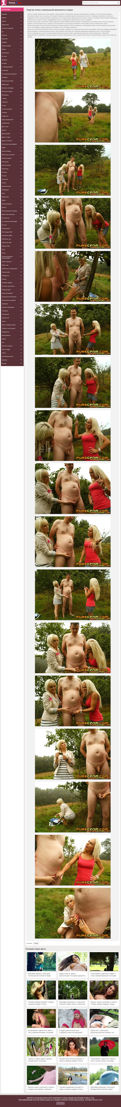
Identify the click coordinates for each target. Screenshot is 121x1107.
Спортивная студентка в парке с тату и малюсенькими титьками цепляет (40, 1031)
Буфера (4, 42)
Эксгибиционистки (7, 356)
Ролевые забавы (7, 282)
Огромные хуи (6, 239)
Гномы (4, 105)
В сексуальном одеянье (9, 74)
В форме (4, 77)
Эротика (4, 360)
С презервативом (7, 67)
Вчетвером (5, 95)
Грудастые (5, 116)
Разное (4, 279)
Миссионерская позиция (9, 211)
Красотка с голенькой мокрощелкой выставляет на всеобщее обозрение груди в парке (102, 1031)
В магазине (5, 53)
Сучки (3, 321)
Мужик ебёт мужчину (8, 214)
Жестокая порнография (9, 144)
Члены (4, 353)
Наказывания (6, 228)
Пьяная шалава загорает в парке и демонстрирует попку (41, 1003)
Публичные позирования (9, 268)
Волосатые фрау (7, 91)
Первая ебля (6, 246)
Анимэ (4, 21)
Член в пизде (6, 349)
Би (2, 31)
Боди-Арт (5, 38)
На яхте (4, 225)
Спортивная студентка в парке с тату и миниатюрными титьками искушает (103, 975)
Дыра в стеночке (7, 140)
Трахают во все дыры (8, 328)
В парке (4, 63)
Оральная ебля (6, 242)
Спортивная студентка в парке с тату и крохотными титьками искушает (103, 1060)
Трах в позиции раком (9, 325)
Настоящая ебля (7, 232)
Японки (4, 363)
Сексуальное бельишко (9, 296)
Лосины (4, 175)
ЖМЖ (3, 147)
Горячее (4, 112)
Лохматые (5, 179)
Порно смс (5, 265)
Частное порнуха (7, 346)
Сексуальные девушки (9, 300)
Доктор (4, 130)
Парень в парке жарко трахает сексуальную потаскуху (40, 1060)
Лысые (4, 183)
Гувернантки (6, 123)
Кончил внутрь (6, 165)
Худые (4, 339)
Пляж (3, 253)
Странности (5, 318)
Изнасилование (7, 158)
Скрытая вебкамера (8, 307)
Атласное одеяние (7, 28)
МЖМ (3, 200)
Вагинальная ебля (7, 81)
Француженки (6, 335)
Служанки (5, 310)
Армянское (5, 24)
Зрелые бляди (6, 151)
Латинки (4, 172)
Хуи (3, 342)
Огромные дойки (7, 235)
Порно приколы (7, 261)
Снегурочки (5, 314)
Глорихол (5, 102)
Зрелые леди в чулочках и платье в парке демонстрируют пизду (104, 1003)
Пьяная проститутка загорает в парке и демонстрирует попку (71, 1060)
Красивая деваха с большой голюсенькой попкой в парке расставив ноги (39, 975)
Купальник (5, 168)
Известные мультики (8, 154)
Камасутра (5, 161)
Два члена (5, 126)
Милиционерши (7, 204)
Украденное (5, 332)
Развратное (5, 275)
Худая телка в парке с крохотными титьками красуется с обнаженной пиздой (72, 975)
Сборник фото (6, 289)
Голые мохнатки (7, 109)
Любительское (6, 186)
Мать (3, 193)
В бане (4, 49)
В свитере (5, 70)
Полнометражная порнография (7, 257)
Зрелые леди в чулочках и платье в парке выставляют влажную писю (41, 1088)
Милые (4, 207)
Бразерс (4, 14)
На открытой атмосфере (9, 221)
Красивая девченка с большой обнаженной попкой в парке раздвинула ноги (102, 1088)
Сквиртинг (5, 303)
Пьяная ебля (6, 272)
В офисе (4, 60)
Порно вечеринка (7, 293)
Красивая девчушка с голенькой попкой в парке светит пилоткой (72, 1003)
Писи (3, 249)
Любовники (5, 190)
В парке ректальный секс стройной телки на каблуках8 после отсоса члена (70, 1031)
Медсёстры (5, 197)
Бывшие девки (6, 46)
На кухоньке (5, 218)
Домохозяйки (6, 133)
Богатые (4, 35)
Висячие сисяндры (8, 88)
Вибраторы (5, 84)
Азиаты (4, 17)
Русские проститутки (8, 286)
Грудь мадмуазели (7, 119)
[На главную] (12, 3)
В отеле (4, 56)
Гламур (4, 98)
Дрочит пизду (6, 137)
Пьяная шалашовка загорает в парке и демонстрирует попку (71, 1088)
